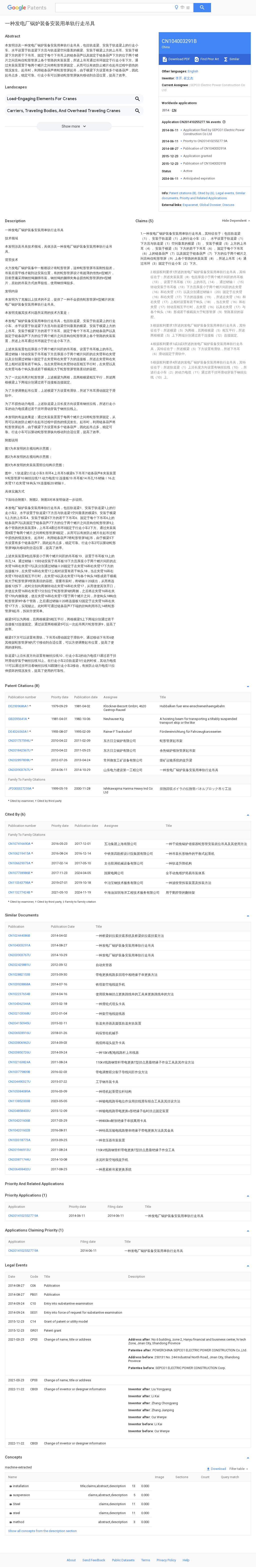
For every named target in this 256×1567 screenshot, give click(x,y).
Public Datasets (123, 1560)
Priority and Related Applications (203, 198)
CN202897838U (19, 760)
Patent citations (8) (182, 193)
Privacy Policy (166, 1560)
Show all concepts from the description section (42, 1531)
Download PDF (179, 59)
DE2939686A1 (18, 706)
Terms (145, 1560)
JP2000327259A (20, 788)
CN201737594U (19, 740)
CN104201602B (19, 1130)
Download (218, 1469)
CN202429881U (19, 965)
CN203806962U (19, 1043)
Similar (234, 59)
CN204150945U (19, 1023)
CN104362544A (19, 1004)
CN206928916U (19, 1033)
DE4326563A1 (18, 731)
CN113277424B (19, 892)
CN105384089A (19, 1091)
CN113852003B (19, 1101)
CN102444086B (19, 935)
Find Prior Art (209, 59)
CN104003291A (19, 945)
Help (186, 1560)
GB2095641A (18, 719)
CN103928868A (19, 984)
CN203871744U (19, 1159)
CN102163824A (19, 1062)
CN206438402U (19, 1169)
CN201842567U (19, 750)
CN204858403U (19, 1111)
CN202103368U (19, 1013)
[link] (18, 1486)
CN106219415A (19, 853)
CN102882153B (19, 974)
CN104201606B (19, 1120)
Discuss (228, 205)
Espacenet (190, 205)
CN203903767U (19, 770)
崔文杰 (188, 78)
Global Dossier (210, 205)
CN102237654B (19, 994)
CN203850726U (19, 1052)
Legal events (225, 193)
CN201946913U (19, 1150)
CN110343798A (19, 882)
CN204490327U (19, 1081)
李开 (179, 78)
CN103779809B (19, 1072)
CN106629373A (19, 863)
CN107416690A (19, 844)
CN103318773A (19, 1140)
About (71, 1560)
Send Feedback (93, 1560)
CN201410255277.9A (23, 1216)
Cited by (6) (206, 193)
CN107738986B (19, 873)
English (193, 71)
